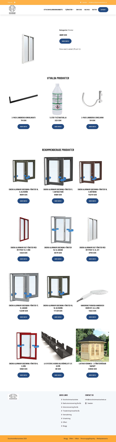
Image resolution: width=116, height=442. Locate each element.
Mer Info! (65, 41)
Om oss (79, 10)
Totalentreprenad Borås (71, 411)
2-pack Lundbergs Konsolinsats (24, 117)
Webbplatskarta (102, 439)
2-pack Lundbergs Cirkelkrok (92, 117)
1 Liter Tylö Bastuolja (58, 117)
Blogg (87, 10)
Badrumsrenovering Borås (72, 403)
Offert (103, 10)
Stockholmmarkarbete (53, 10)
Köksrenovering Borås (70, 407)
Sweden (84, 2)
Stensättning (67, 415)
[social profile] (14, 2)
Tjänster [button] (68, 10)
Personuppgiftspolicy (88, 439)
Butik (94, 10)
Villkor (77, 439)
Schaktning (66, 418)
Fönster (70, 30)
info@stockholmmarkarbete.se (98, 2)
